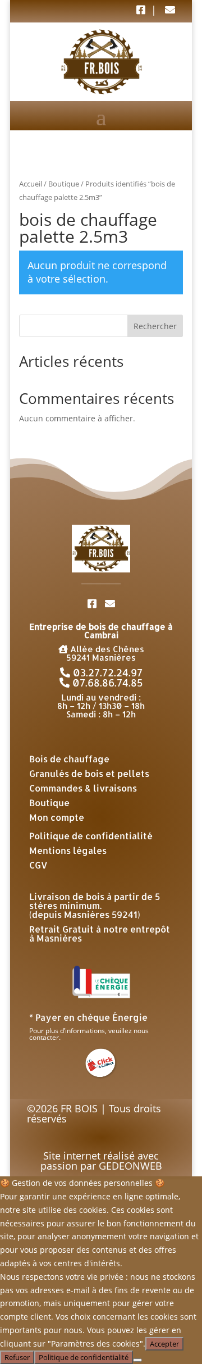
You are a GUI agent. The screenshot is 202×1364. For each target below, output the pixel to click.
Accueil (30, 184)
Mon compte (56, 817)
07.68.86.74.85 (106, 682)
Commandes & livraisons (83, 788)
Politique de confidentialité (91, 836)
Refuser (17, 1357)
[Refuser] (137, 1360)
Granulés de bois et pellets (89, 773)
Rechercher (155, 326)
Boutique (63, 184)
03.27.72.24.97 (106, 672)
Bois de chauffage (69, 759)
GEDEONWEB (130, 1165)
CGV (38, 865)
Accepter (164, 1344)
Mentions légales (68, 850)
